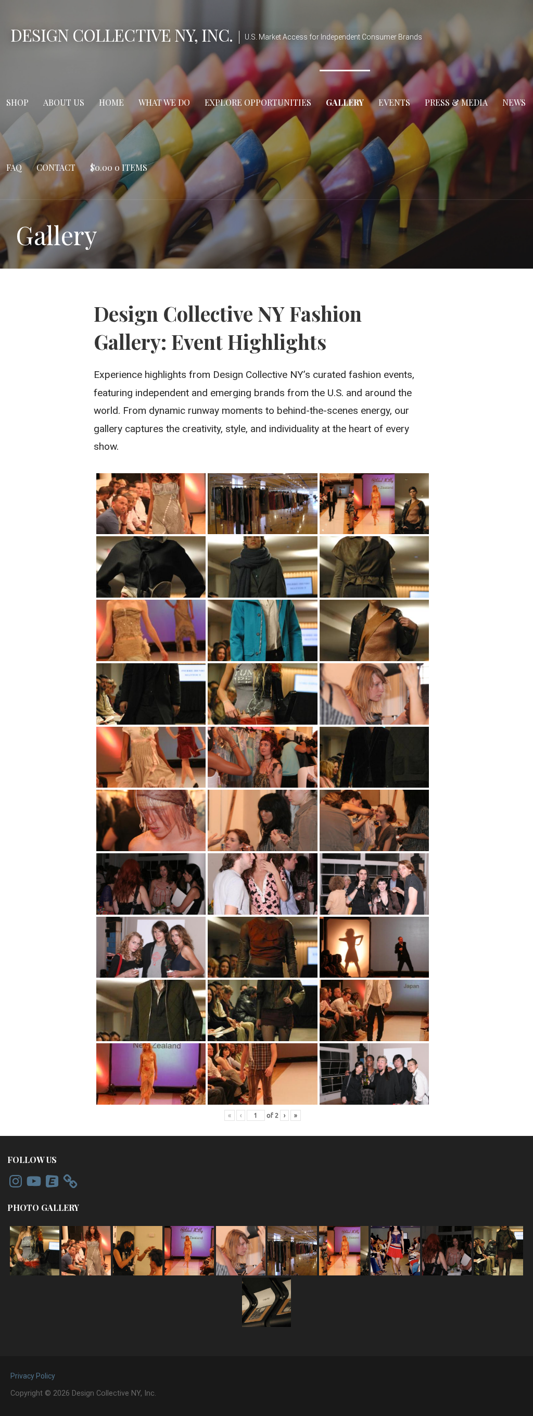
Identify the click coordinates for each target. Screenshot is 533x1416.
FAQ (14, 167)
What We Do (164, 102)
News (514, 102)
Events (394, 102)
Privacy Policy (32, 1376)
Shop (17, 102)
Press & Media (456, 102)
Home (111, 102)
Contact (55, 167)
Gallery (345, 102)
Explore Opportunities (258, 102)
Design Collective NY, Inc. (121, 34)
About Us (63, 102)
